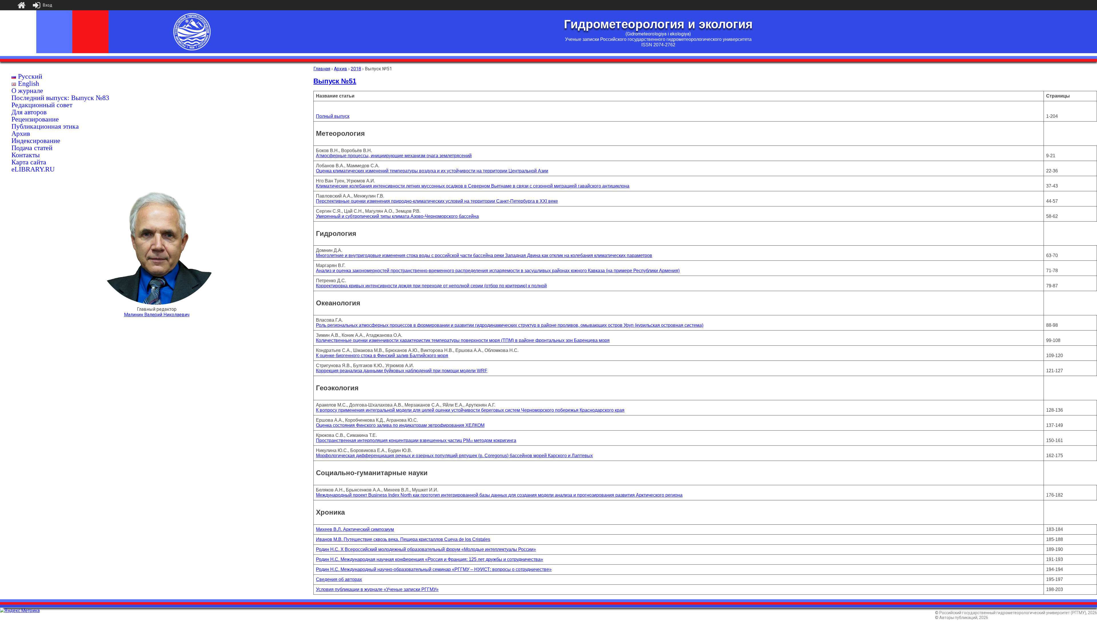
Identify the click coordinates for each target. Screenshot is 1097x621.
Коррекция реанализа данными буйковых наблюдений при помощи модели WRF (401, 370)
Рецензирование (35, 119)
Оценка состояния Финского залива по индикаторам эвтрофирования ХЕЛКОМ (400, 425)
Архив (20, 133)
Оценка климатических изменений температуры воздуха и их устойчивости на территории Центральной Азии (432, 170)
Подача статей (32, 148)
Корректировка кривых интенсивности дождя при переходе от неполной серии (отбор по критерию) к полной (431, 285)
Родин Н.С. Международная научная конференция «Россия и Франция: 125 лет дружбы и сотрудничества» (429, 559)
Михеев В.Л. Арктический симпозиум (355, 529)
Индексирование (35, 140)
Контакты (25, 155)
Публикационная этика (45, 126)
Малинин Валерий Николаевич (156, 314)
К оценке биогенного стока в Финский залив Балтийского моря (382, 355)
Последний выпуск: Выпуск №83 (60, 97)
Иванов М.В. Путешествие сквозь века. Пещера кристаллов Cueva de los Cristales (403, 539)
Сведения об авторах (339, 579)
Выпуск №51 (334, 81)
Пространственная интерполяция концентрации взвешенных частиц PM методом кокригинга (416, 440)
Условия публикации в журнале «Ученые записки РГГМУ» (377, 589)
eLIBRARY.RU (33, 169)
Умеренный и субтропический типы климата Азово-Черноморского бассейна (397, 216)
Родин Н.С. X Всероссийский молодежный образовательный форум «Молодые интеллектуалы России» (426, 549)
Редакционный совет (41, 105)
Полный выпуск (332, 116)
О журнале (27, 90)
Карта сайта (28, 162)
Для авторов (29, 112)
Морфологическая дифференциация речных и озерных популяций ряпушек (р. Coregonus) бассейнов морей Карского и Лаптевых (454, 455)
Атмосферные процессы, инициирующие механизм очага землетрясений (394, 155)
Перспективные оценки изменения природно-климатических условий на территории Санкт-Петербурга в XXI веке (437, 201)
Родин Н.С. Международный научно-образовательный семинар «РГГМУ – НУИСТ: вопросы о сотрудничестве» (434, 569)
